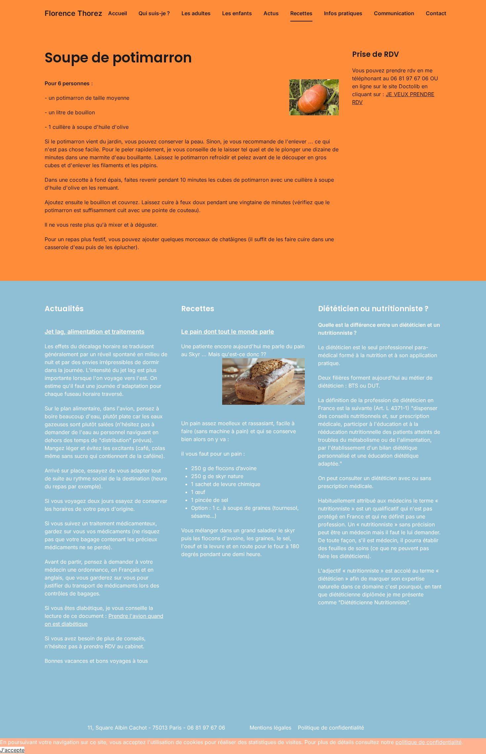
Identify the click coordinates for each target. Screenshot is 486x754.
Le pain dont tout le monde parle (227, 331)
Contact (436, 13)
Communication (394, 13)
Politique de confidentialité (331, 727)
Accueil (117, 13)
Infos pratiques (343, 13)
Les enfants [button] (237, 13)
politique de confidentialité (428, 742)
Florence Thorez (73, 13)
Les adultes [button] (196, 13)
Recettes (301, 13)
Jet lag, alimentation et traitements (94, 331)
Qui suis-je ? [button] (154, 13)
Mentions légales (270, 727)
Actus (271, 13)
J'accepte (12, 750)
